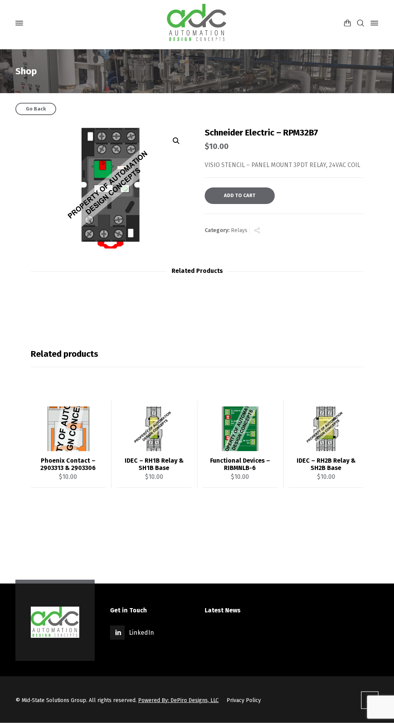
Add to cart (239, 195)
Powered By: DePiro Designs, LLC (178, 700)
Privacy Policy (244, 700)
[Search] (360, 23)
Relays (239, 230)
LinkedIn (141, 632)
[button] (176, 141)
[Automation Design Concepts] (197, 23)
